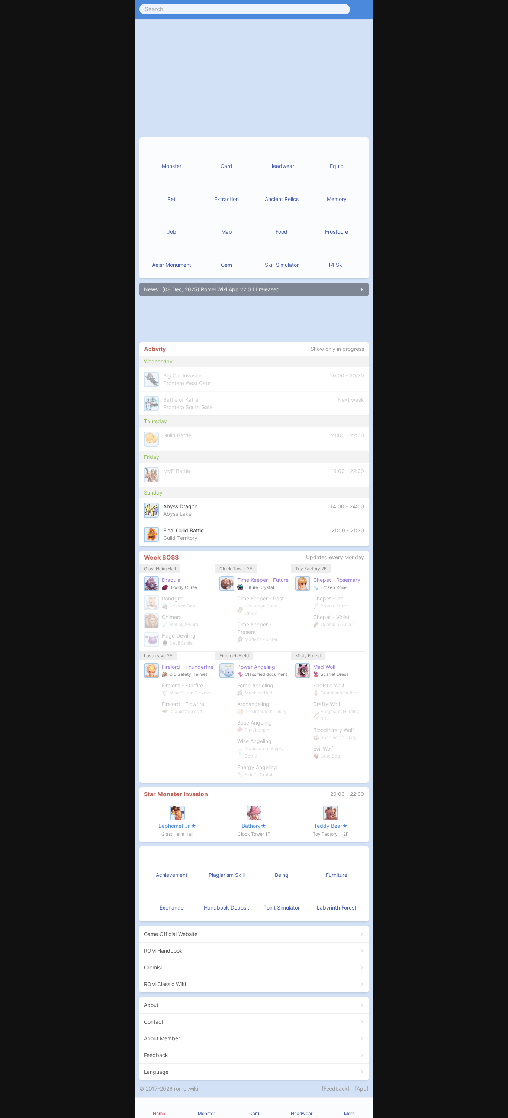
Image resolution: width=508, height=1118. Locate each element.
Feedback (156, 1055)
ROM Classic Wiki (165, 984)
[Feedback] (336, 1088)
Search (154, 9)
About (151, 1005)
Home (159, 1113)
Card (254, 1113)
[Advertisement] (254, 319)
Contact (153, 1021)
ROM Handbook (163, 950)
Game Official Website (170, 934)
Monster (206, 1113)
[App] (362, 1088)
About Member (162, 1038)
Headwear (301, 1113)
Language (156, 1072)
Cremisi (153, 967)
